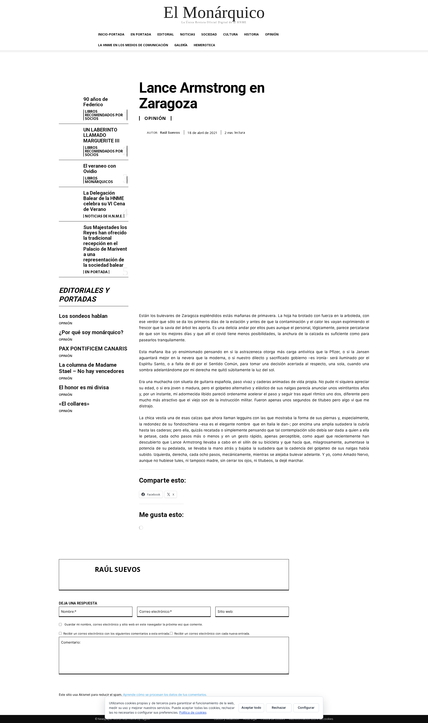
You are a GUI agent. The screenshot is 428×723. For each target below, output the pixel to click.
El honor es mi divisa (84, 387)
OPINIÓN (272, 34)
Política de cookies (273, 719)
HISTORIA (251, 34)
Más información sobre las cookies (311, 719)
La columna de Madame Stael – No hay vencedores (91, 368)
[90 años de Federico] (69, 106)
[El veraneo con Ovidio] (69, 172)
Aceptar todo (251, 707)
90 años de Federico (95, 101)
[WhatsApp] (354, 131)
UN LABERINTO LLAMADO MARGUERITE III (101, 135)
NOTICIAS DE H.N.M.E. (104, 216)
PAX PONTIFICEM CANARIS (93, 349)
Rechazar (279, 707)
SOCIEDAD (209, 34)
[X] (333, 131)
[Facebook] (323, 131)
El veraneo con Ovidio (99, 168)
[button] (327, 35)
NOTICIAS (187, 34)
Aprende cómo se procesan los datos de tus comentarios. (165, 694)
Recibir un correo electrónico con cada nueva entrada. (212, 633)
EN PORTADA (141, 34)
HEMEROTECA (204, 45)
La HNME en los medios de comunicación (133, 45)
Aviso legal (250, 719)
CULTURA (230, 34)
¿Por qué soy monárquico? (91, 332)
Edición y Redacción (226, 719)
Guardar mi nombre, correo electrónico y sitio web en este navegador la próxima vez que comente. (133, 624)
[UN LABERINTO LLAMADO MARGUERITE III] (69, 136)
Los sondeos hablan (83, 316)
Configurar (306, 707)
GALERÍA (180, 45)
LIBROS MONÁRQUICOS (99, 179)
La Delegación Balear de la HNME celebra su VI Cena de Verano (104, 201)
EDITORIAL (165, 34)
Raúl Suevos (170, 132)
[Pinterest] (343, 131)
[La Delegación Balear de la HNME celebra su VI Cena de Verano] (69, 199)
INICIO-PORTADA (111, 34)
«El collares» (74, 404)
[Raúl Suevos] (143, 132)
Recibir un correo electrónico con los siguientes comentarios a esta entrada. (116, 633)
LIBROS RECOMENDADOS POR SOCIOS (104, 115)
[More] (364, 131)
